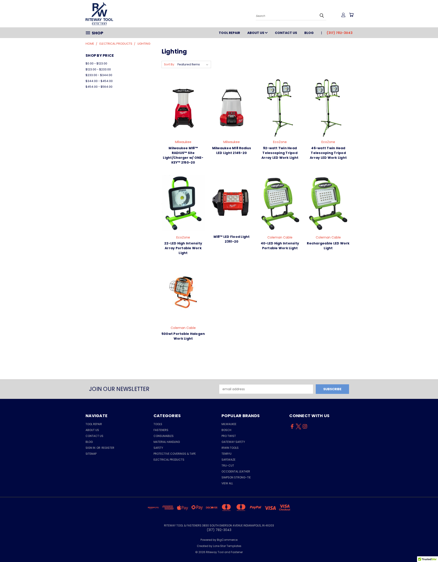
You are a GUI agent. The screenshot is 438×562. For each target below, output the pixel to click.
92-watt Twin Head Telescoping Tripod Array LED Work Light (279, 153)
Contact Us (286, 33)
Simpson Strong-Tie (236, 477)
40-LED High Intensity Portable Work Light (280, 245)
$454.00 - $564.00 (99, 87)
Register (108, 448)
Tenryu (227, 454)
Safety (158, 448)
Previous (426, 547)
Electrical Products (169, 460)
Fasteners (161, 430)
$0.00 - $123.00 (96, 63)
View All (227, 483)
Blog (309, 33)
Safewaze (228, 460)
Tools (158, 424)
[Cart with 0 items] (351, 15)
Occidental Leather (236, 471)
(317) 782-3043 (339, 33)
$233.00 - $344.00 (99, 75)
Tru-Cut (228, 465)
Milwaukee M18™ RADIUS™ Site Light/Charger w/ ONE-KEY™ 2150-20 (183, 155)
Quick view (183, 103)
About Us (256, 33)
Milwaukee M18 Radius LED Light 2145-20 (231, 150)
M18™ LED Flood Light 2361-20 (232, 239)
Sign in (91, 448)
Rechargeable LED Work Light (328, 245)
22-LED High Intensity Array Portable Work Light (183, 248)
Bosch (226, 430)
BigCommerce (227, 540)
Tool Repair (229, 33)
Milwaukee (229, 424)
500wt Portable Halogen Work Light (183, 336)
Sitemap (91, 454)
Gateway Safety (233, 442)
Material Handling (167, 442)
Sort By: (169, 64)
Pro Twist (229, 436)
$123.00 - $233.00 (98, 69)
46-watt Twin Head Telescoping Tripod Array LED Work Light (328, 153)
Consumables (164, 436)
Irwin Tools (230, 448)
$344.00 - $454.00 (99, 81)
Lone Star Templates (227, 546)
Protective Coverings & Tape (175, 454)
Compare (181, 111)
